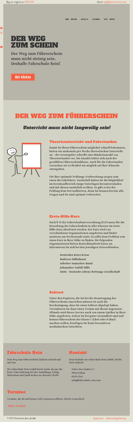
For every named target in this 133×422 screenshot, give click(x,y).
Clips (105, 19)
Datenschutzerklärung (116, 418)
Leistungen (96, 19)
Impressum (98, 418)
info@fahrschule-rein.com (115, 2)
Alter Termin (17, 406)
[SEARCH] (120, 19)
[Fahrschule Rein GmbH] (38, 9)
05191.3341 (29, 2)
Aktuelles (84, 19)
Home (67, 19)
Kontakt (112, 19)
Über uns (74, 19)
